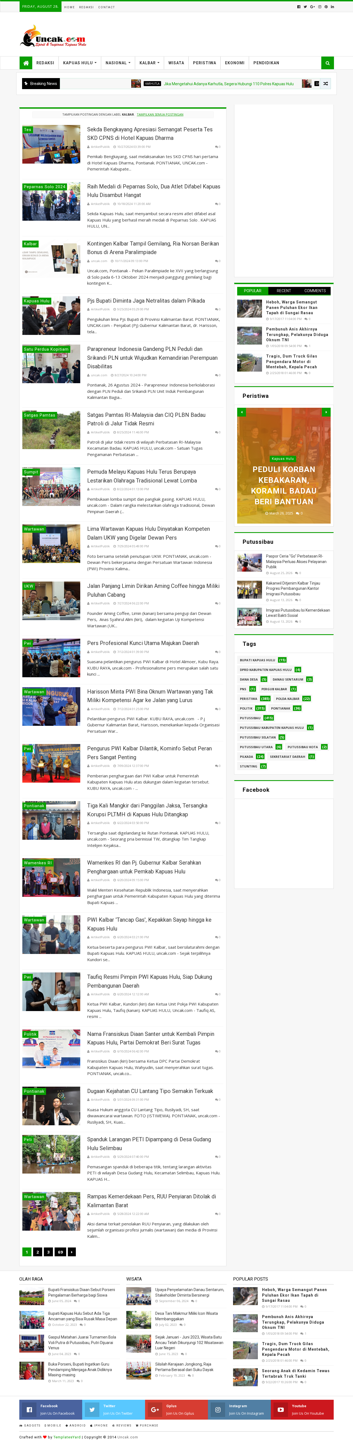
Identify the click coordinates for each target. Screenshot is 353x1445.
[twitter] (305, 6)
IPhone (100, 1425)
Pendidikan (266, 63)
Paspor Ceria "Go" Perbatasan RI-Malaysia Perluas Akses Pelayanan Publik (296, 561)
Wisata (176, 63)
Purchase (149, 1425)
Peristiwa (204, 63)
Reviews (123, 1425)
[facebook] (298, 6)
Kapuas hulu (283, 459)
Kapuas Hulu (78, 63)
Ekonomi (235, 63)
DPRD (280, 84)
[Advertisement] (278, 190)
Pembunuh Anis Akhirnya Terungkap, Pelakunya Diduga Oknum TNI (297, 334)
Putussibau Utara (256, 747)
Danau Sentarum (288, 679)
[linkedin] (332, 6)
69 (60, 1252)
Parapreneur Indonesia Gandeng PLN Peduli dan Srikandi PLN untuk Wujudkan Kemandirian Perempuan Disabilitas (152, 358)
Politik (246, 708)
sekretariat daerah (287, 757)
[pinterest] (326, 6)
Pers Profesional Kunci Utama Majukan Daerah (143, 643)
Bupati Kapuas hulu (257, 660)
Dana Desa (249, 679)
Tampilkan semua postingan (160, 114)
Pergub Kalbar (274, 689)
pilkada (246, 757)
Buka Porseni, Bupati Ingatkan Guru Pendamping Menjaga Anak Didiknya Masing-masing (80, 1369)
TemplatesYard (67, 1437)
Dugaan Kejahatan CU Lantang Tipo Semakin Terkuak (150, 1091)
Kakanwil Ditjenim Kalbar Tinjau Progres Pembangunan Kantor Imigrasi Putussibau (293, 588)
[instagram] (319, 6)
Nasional (116, 63)
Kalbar (148, 63)
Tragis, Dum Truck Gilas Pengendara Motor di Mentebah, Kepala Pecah (291, 361)
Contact (106, 7)
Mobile (53, 1425)
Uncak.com (127, 1437)
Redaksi (86, 7)
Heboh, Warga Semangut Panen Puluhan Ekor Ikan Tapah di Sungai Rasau (292, 307)
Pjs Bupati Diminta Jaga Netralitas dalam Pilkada (146, 300)
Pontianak (280, 708)
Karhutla (112, 84)
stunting (248, 766)
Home (69, 7)
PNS (243, 689)
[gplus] (312, 6)
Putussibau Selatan (258, 737)
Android (77, 1425)
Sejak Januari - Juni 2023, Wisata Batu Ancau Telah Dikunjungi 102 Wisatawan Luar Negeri (189, 1342)
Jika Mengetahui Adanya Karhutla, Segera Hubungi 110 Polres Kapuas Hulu (188, 84)
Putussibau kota (303, 747)
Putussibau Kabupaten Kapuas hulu (272, 728)
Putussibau (250, 718)
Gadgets (32, 1425)
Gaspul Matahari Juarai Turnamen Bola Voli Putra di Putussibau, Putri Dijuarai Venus (82, 1342)
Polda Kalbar (287, 699)
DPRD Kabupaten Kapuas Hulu (266, 670)
